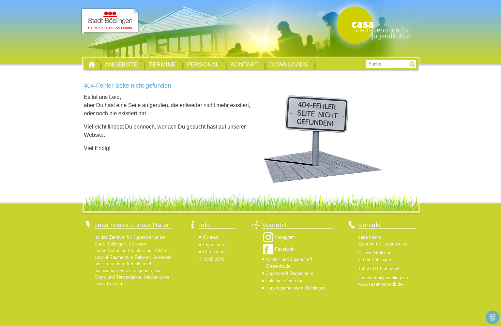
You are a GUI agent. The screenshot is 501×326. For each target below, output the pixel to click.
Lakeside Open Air (284, 280)
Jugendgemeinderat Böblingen (295, 288)
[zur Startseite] (372, 25)
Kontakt (244, 64)
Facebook (284, 249)
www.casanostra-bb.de (380, 284)
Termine (162, 64)
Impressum (214, 244)
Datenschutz (215, 251)
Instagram (285, 237)
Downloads (288, 64)
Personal (203, 64)
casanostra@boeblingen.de (385, 277)
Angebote (121, 64)
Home (91, 64)
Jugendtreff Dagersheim (289, 273)
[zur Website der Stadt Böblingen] (109, 21)
